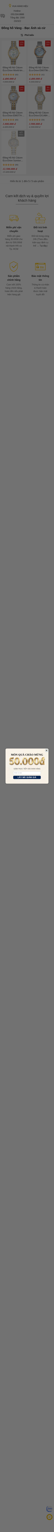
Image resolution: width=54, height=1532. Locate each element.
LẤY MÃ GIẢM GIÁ (27, 777)
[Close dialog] (46, 750)
